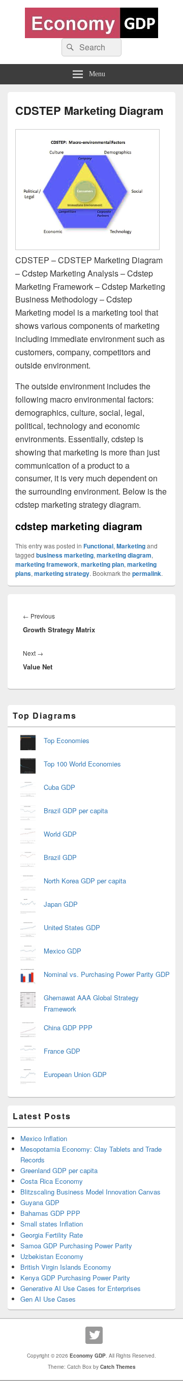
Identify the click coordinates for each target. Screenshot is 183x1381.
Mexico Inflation (43, 1138)
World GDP (60, 834)
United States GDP (72, 927)
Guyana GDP (39, 1202)
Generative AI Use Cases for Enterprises (80, 1288)
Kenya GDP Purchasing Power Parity (75, 1277)
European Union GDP (75, 1074)
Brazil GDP (60, 857)
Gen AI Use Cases (48, 1299)
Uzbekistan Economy (51, 1256)
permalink (146, 573)
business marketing (65, 555)
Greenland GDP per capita (59, 1170)
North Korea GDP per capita (85, 880)
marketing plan (102, 564)
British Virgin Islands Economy (65, 1267)
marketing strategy (61, 573)
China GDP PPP (68, 1027)
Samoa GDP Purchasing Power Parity (76, 1245)
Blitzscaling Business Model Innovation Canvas (90, 1191)
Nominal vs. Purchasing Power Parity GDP (107, 974)
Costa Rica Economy (51, 1181)
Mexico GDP (62, 951)
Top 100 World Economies (82, 764)
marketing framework (46, 564)
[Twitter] (94, 1335)
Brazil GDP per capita (76, 810)
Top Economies (66, 740)
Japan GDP (61, 904)
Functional (98, 545)
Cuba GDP (59, 787)
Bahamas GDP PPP (50, 1213)
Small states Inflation (51, 1224)
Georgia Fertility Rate (51, 1235)
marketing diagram (124, 555)
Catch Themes (118, 1366)
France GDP (62, 1051)
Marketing (130, 545)
